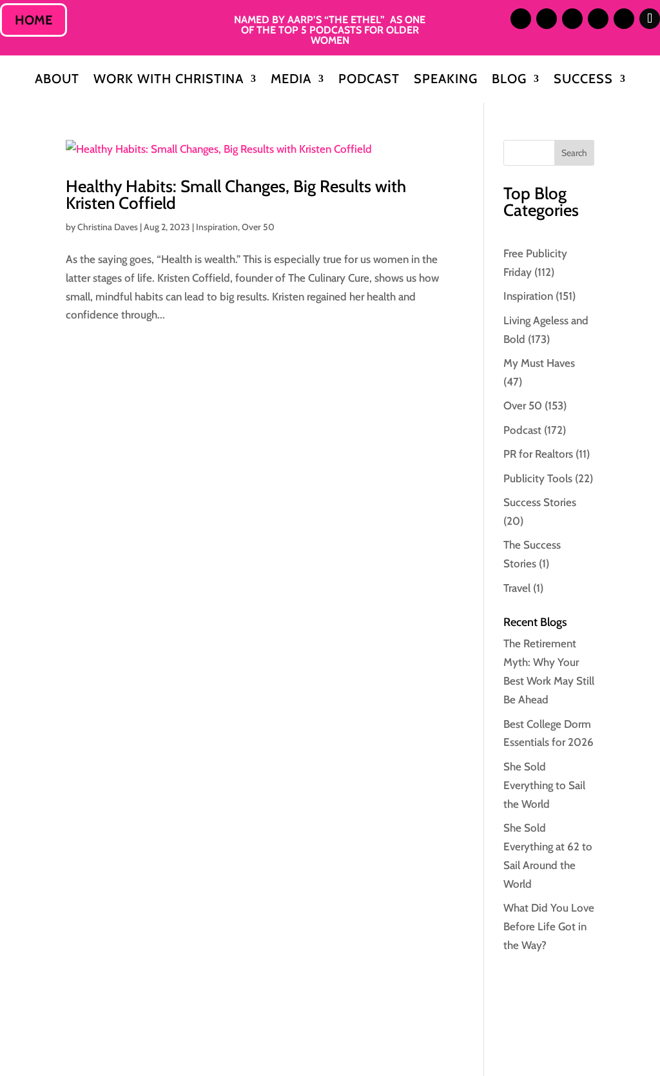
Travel (516, 588)
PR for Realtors (538, 453)
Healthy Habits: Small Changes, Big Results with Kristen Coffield (236, 194)
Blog (509, 80)
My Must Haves (539, 363)
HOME (33, 20)
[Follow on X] (572, 18)
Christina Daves (107, 227)
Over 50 (258, 227)
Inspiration (217, 227)
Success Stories (539, 502)
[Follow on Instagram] (520, 18)
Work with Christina (168, 80)
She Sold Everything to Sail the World (544, 785)
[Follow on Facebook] (598, 18)
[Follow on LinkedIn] (546, 18)
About (57, 80)
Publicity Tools (537, 478)
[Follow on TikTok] (649, 18)
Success (583, 80)
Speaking (446, 80)
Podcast (369, 80)
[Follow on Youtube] (624, 18)
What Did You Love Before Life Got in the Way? (548, 926)
